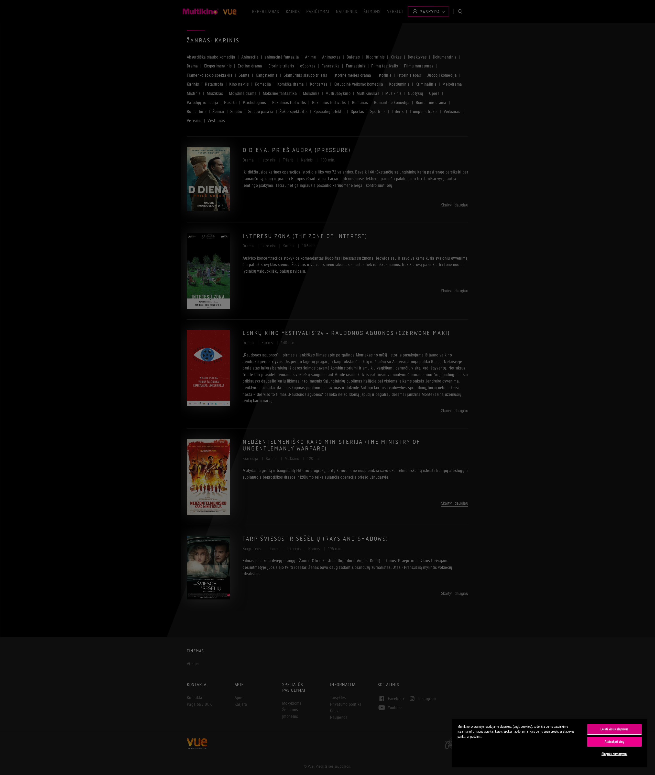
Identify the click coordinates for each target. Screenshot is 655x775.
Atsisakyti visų (614, 741)
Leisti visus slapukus (614, 729)
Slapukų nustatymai (614, 753)
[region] (549, 742)
